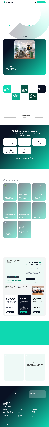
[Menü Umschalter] (35, 2)
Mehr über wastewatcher (31, 281)
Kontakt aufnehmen (24, 36)
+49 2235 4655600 (8, 406)
